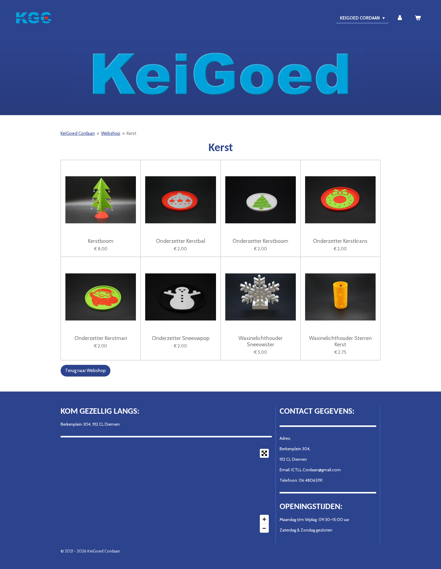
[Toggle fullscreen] (264, 453)
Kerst (131, 133)
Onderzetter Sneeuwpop (180, 338)
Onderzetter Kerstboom (260, 241)
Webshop (110, 133)
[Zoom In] (264, 519)
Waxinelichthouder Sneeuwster (260, 341)
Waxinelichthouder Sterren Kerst (340, 341)
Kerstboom (100, 241)
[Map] (166, 491)
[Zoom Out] (264, 528)
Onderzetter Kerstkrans (340, 241)
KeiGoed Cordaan (78, 133)
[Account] (399, 18)
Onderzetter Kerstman (100, 338)
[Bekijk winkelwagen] (417, 18)
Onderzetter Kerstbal (180, 241)
